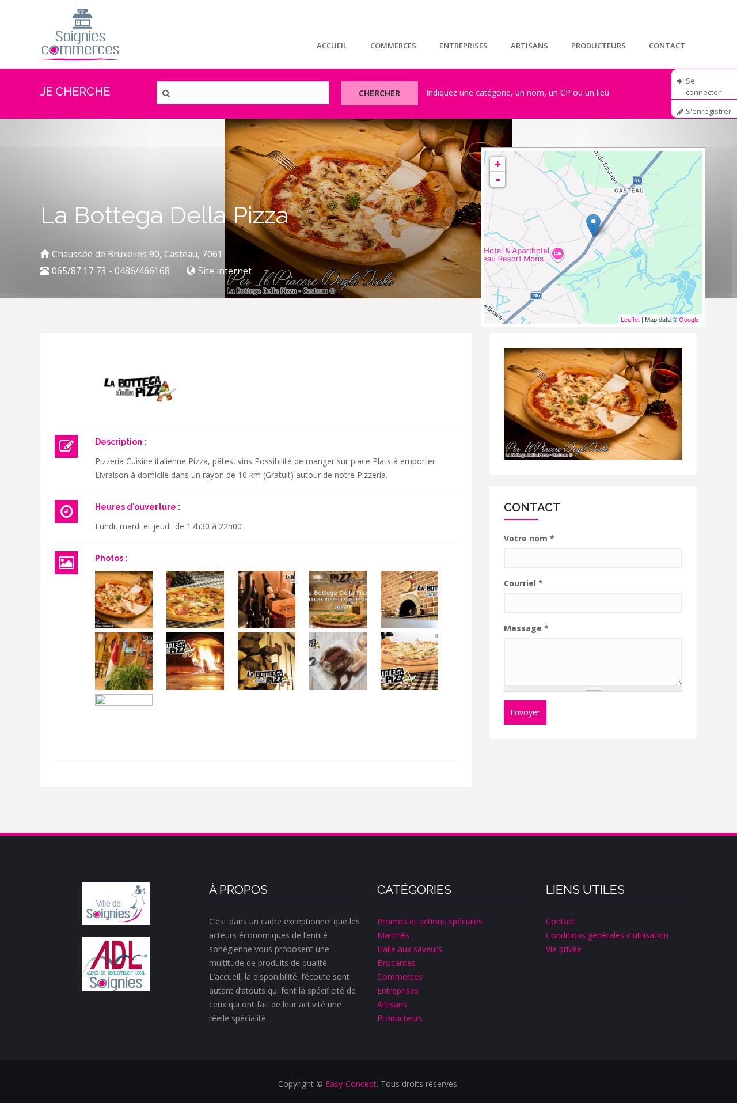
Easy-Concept (351, 1083)
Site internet (225, 271)
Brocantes (396, 962)
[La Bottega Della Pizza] (124, 599)
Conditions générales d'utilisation (607, 935)
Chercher (379, 93)
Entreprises (463, 45)
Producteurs (598, 45)
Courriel (523, 583)
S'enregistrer (708, 111)
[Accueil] (80, 34)
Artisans (529, 45)
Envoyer (525, 712)
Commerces (393, 45)
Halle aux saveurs (409, 948)
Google (689, 319)
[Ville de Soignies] (116, 903)
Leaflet (630, 319)
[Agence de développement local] (116, 964)
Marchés (393, 935)
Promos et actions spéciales (430, 921)
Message (526, 628)
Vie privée (564, 948)
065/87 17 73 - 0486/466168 (111, 271)
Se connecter (703, 84)
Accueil (332, 45)
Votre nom (529, 538)
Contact (667, 45)
